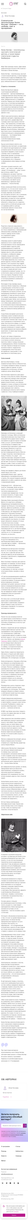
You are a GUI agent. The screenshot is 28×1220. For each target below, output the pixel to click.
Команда (18, 1156)
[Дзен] (10, 1183)
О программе (5, 1146)
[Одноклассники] (14, 1183)
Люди (9, 8)
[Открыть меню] (2, 4)
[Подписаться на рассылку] (25, 1126)
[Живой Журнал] (18, 1183)
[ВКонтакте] (3, 1183)
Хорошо (14, 1215)
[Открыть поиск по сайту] (25, 4)
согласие (16, 1211)
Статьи (4, 8)
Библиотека (19, 1151)
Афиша (3, 1160)
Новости (4, 1156)
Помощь (3, 1151)
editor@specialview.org (7, 1174)
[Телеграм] (6, 1183)
